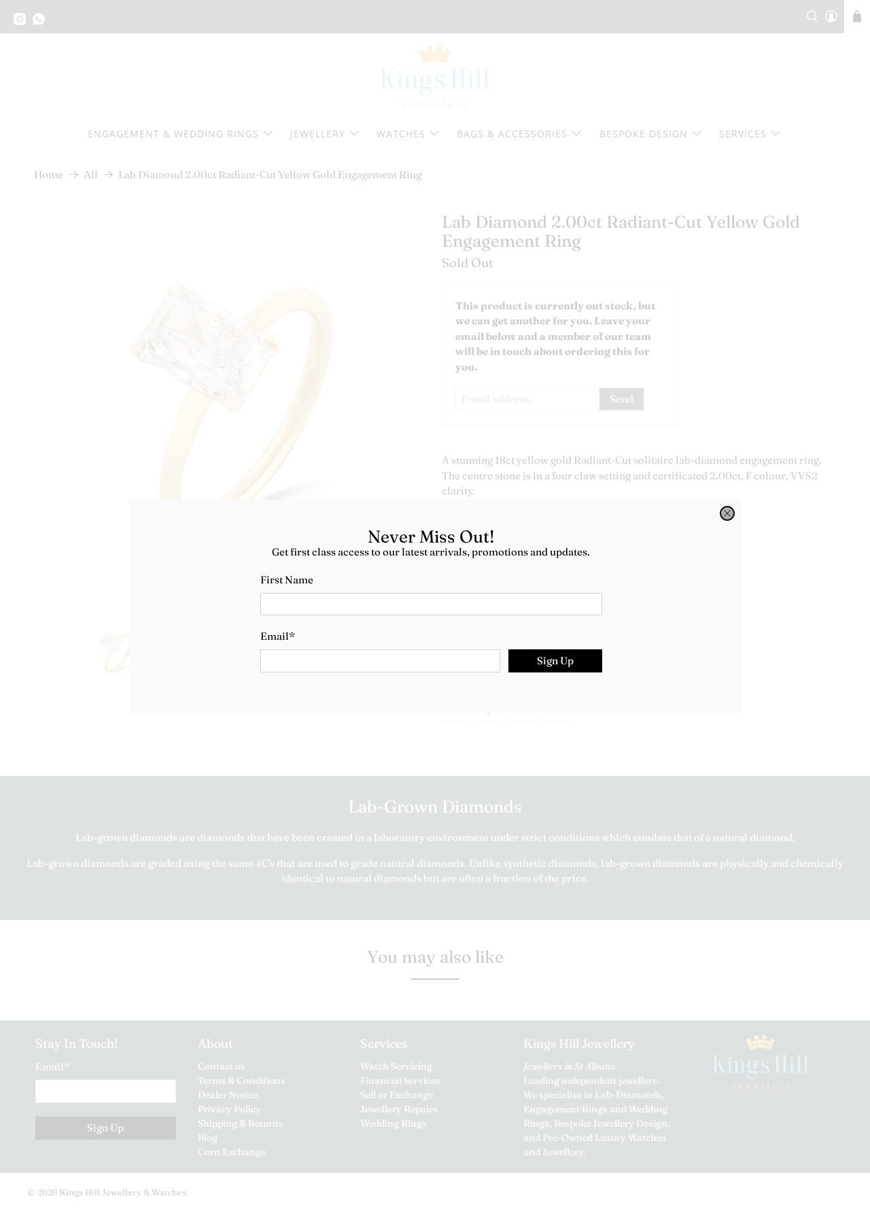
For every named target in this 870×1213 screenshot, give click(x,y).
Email (277, 636)
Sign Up (555, 660)
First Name (286, 579)
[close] (727, 513)
